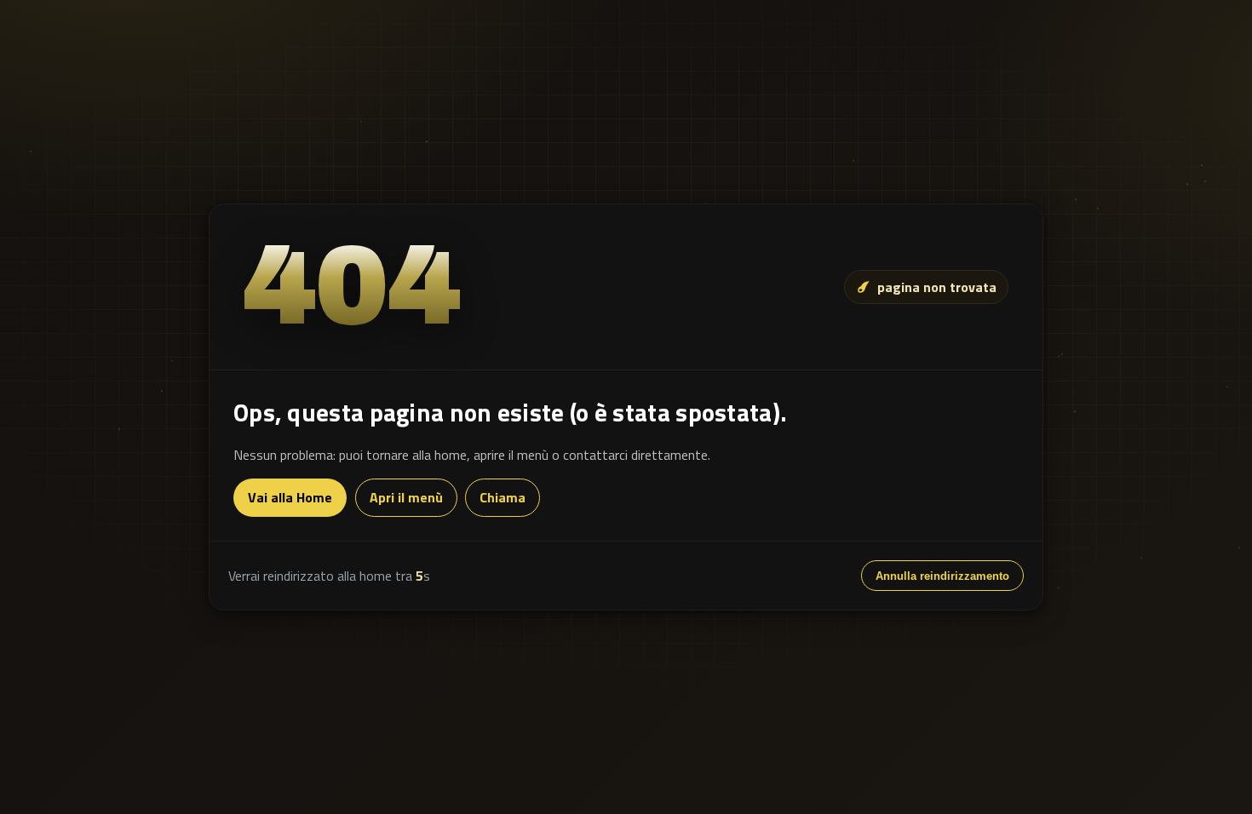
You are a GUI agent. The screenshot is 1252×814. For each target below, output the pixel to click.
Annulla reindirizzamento (942, 576)
